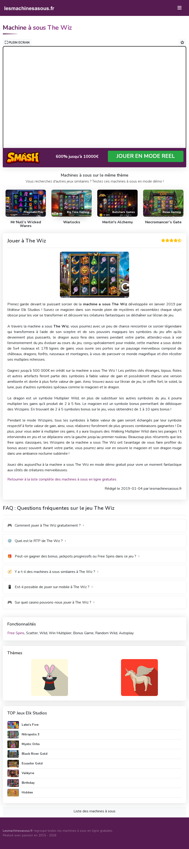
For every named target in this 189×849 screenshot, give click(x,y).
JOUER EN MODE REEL (145, 156)
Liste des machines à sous (94, 811)
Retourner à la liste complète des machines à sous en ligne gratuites (61, 479)
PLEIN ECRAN (19, 42)
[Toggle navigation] (179, 8)
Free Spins (15, 633)
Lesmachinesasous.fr (18, 830)
